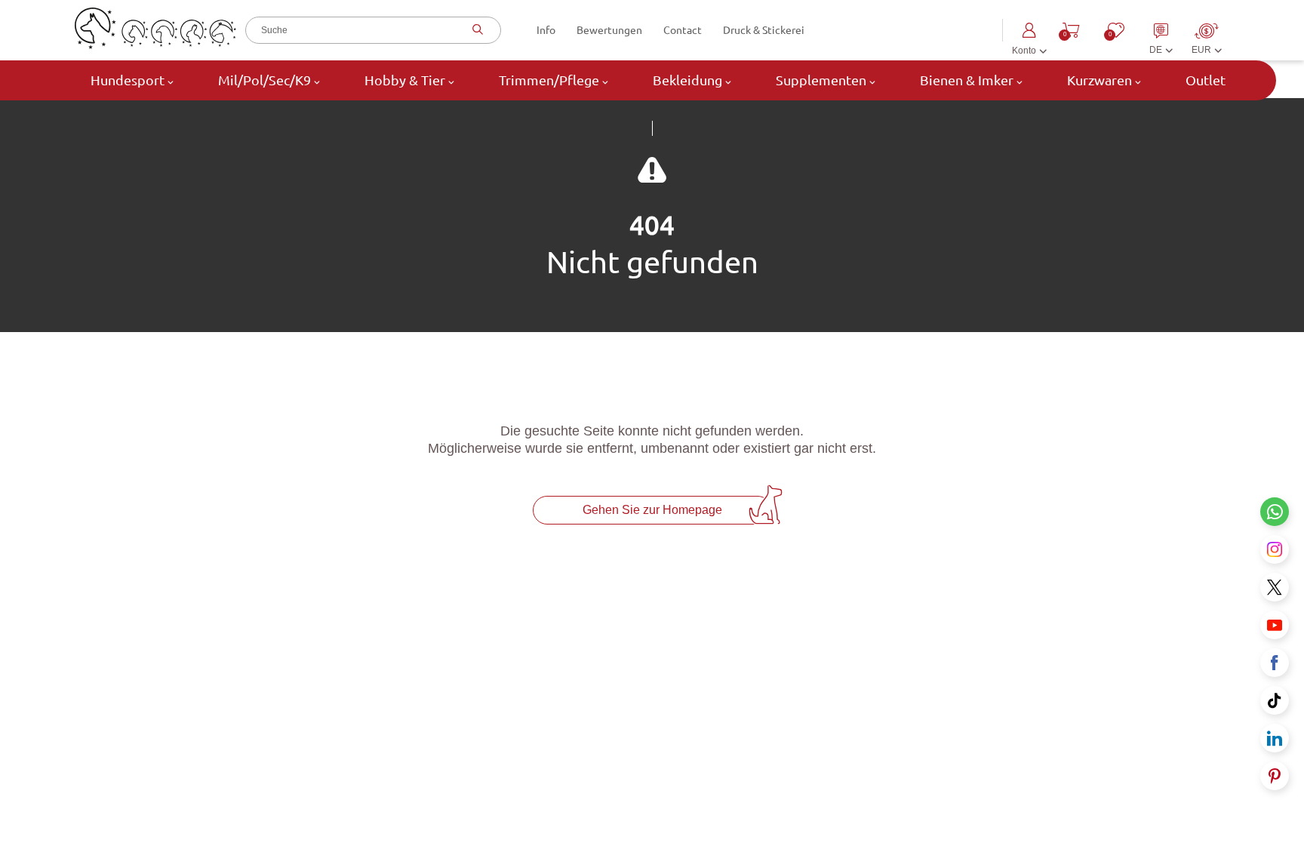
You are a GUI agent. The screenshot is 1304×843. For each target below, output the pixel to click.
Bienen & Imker (966, 80)
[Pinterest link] (1274, 775)
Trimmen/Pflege (549, 80)
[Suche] (476, 30)
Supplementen (821, 80)
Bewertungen (609, 30)
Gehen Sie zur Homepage (652, 509)
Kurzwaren (1099, 80)
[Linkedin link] (1274, 738)
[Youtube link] (1274, 625)
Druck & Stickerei (763, 30)
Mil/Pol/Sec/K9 (264, 80)
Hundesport (128, 80)
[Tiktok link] (1274, 700)
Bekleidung (687, 80)
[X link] (1274, 587)
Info (546, 30)
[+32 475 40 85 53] (1274, 511)
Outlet (1204, 80)
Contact (682, 30)
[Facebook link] (1274, 662)
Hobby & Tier (404, 80)
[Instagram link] (1274, 549)
